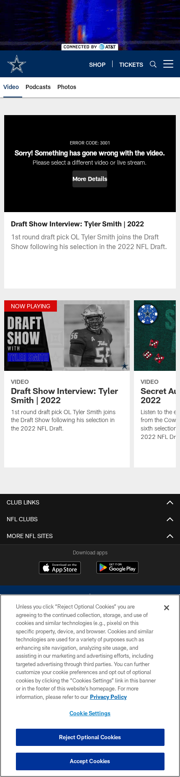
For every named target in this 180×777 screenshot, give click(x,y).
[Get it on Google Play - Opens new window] (117, 572)
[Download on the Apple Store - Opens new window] (60, 569)
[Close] (166, 607)
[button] (89, 179)
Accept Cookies (90, 761)
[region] (90, 685)
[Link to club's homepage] (17, 60)
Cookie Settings (90, 713)
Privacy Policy (108, 696)
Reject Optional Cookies (90, 737)
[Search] (153, 64)
